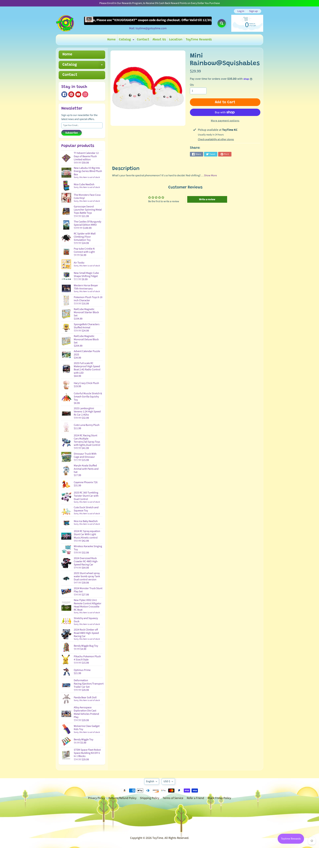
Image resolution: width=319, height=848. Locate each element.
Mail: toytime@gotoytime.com (148, 28)
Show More (210, 175)
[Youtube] (78, 94)
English (150, 781)
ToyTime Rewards (199, 39)
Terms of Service (173, 798)
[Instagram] (85, 94)
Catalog (127, 40)
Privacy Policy (96, 798)
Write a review (207, 199)
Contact (143, 39)
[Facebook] (64, 94)
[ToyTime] (65, 23)
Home (111, 39)
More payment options (225, 120)
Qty (192, 85)
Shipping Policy (149, 798)
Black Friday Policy (219, 798)
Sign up (253, 11)
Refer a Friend (195, 798)
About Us (159, 39)
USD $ (166, 781)
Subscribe (71, 133)
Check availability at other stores (216, 139)
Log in (240, 11)
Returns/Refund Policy (122, 798)
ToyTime (157, 838)
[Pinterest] (71, 94)
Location (175, 39)
